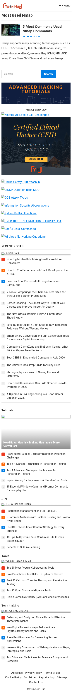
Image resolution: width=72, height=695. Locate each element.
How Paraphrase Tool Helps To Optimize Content (35, 574)
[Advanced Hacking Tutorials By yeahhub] (36, 102)
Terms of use (52, 672)
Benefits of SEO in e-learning (23, 547)
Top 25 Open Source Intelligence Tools (29, 590)
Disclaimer (30, 677)
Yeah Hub (40, 689)
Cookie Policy (13, 677)
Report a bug (46, 677)
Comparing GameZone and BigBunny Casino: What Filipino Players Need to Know (37, 348)
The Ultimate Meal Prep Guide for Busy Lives (33, 365)
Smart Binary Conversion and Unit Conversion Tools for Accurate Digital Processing (38, 337)
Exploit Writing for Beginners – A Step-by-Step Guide (37, 480)
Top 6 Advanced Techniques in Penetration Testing (36, 463)
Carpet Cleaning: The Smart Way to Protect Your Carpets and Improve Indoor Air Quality (36, 304)
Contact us (36, 682)
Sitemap (62, 677)
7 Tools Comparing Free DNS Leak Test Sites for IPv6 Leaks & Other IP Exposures (36, 293)
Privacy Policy (33, 672)
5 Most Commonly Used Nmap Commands (42, 28)
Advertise (17, 672)
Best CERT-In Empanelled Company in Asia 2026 (36, 357)
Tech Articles (31, 36)
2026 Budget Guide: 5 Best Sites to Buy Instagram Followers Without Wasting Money (37, 326)
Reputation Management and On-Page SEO (32, 510)
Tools (5, 556)
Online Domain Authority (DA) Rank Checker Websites (38, 596)
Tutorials (7, 410)
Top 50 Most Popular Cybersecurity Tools (30, 567)
